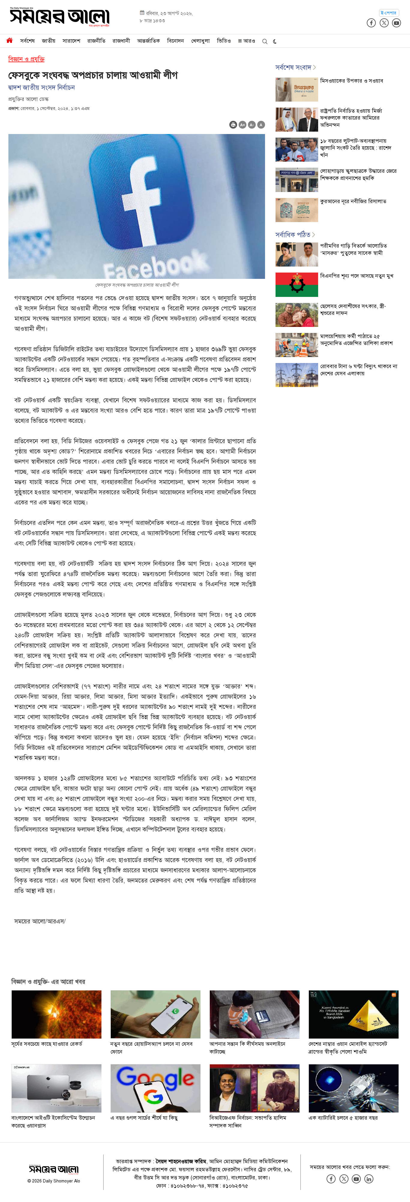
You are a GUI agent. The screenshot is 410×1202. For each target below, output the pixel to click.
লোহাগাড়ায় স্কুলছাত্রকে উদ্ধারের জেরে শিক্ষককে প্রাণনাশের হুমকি (358, 174)
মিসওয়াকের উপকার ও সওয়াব (351, 81)
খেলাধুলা (200, 41)
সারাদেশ (71, 41)
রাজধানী (121, 41)
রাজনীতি (96, 41)
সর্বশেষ (27, 41)
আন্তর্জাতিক (148, 41)
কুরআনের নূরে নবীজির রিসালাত (353, 201)
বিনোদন (175, 41)
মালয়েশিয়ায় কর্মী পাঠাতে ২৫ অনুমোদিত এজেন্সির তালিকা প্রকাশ (356, 339)
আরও (248, 41)
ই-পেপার (389, 13)
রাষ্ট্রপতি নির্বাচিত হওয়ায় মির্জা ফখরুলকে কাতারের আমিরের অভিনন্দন (351, 118)
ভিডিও (224, 41)
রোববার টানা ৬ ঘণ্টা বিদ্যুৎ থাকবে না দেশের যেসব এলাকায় (358, 370)
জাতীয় (49, 41)
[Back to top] (400, 1189)
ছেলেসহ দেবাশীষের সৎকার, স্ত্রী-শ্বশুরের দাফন (353, 309)
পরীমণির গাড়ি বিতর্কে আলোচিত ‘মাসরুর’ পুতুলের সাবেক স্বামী (353, 249)
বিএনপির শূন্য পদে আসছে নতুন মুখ (356, 276)
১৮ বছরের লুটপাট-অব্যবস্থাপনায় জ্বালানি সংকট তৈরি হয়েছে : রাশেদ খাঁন (355, 148)
